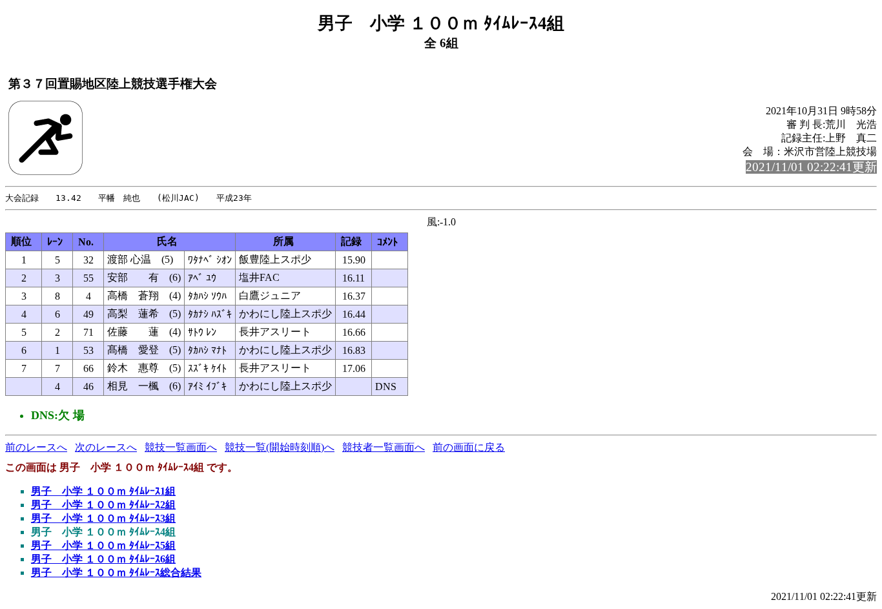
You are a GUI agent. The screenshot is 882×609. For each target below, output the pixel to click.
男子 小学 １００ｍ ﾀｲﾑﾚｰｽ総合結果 (116, 572)
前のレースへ (36, 447)
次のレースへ (106, 447)
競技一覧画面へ (181, 447)
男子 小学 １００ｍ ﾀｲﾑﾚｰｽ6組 (103, 558)
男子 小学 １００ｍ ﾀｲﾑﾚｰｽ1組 (103, 491)
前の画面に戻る (469, 447)
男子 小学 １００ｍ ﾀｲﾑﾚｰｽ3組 (103, 518)
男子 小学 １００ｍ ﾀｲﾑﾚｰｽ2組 (103, 504)
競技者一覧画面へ (383, 447)
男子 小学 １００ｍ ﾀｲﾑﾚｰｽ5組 (103, 545)
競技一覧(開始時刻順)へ (279, 447)
